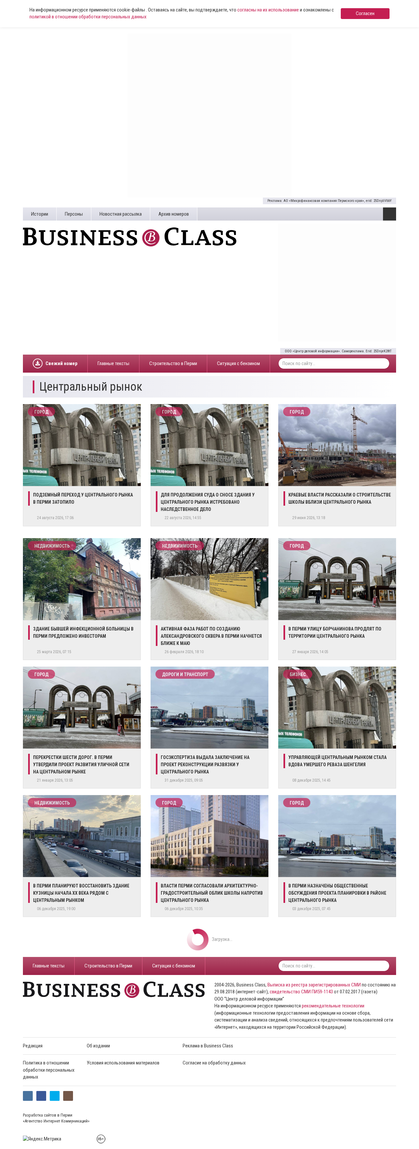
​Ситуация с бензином (238, 363)
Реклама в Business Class (208, 1046)
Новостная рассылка (121, 214)
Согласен (365, 13)
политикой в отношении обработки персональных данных (88, 17)
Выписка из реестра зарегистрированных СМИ (314, 985)
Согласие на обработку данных (214, 1063)
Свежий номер (62, 363)
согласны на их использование (268, 10)
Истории (39, 214)
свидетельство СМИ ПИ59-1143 (301, 992)
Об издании (98, 1046)
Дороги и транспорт (185, 674)
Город (41, 412)
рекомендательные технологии (333, 1006)
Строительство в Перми (173, 363)
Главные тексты (113, 363)
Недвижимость (52, 546)
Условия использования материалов (123, 1063)
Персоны (74, 214)
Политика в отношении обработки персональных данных (49, 1070)
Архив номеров (173, 214)
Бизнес (298, 674)
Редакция (33, 1046)
